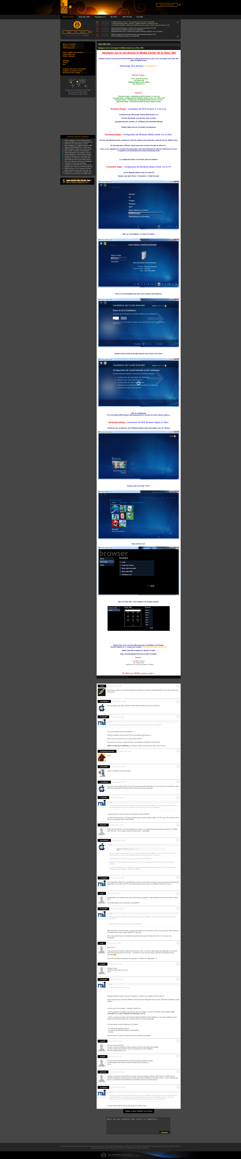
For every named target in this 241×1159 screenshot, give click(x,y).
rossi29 (102, 964)
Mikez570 (103, 825)
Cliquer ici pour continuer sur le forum (138, 1111)
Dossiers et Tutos (73, 46)
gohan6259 (103, 766)
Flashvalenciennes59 (107, 751)
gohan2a (103, 1072)
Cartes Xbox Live (69, 54)
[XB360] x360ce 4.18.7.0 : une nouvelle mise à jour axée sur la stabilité (133, 22)
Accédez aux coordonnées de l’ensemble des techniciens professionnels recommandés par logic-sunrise (77, 92)
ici (154, 673)
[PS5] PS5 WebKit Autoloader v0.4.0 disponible (125, 36)
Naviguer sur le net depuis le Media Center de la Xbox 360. (121, 48)
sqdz (101, 893)
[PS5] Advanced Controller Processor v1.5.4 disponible (127, 29)
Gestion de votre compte (75, 73)
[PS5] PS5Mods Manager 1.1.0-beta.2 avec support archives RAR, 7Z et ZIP (133, 28)
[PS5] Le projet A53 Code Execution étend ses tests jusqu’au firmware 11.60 (133, 34)
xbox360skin (104, 701)
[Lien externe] (138, 229)
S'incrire (85, 35)
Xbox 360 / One (104, 44)
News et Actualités (73, 44)
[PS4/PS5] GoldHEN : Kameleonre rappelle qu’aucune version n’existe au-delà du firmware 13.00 (141, 25)
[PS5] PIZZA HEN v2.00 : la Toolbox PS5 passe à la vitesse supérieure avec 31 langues (137, 31)
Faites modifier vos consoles (77, 52)
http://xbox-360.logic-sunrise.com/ (155, 647)
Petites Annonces (69, 56)
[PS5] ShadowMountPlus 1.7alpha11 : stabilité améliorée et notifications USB (135, 23)
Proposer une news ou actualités (74, 69)
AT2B (102, 686)
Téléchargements (73, 48)
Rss (64, 64)
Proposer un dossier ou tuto (72, 71)
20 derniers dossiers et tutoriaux (78, 137)
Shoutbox (66, 61)
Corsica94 (125, 677)
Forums (65, 62)
